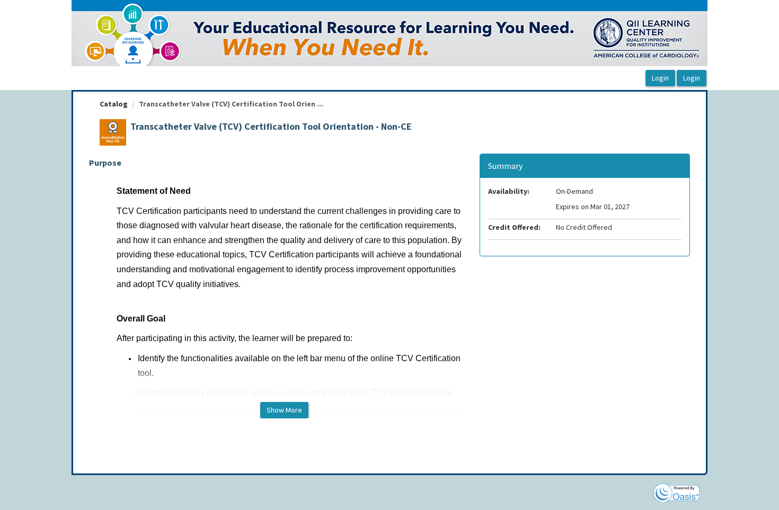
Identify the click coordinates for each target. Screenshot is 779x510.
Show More (284, 410)
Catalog (114, 104)
